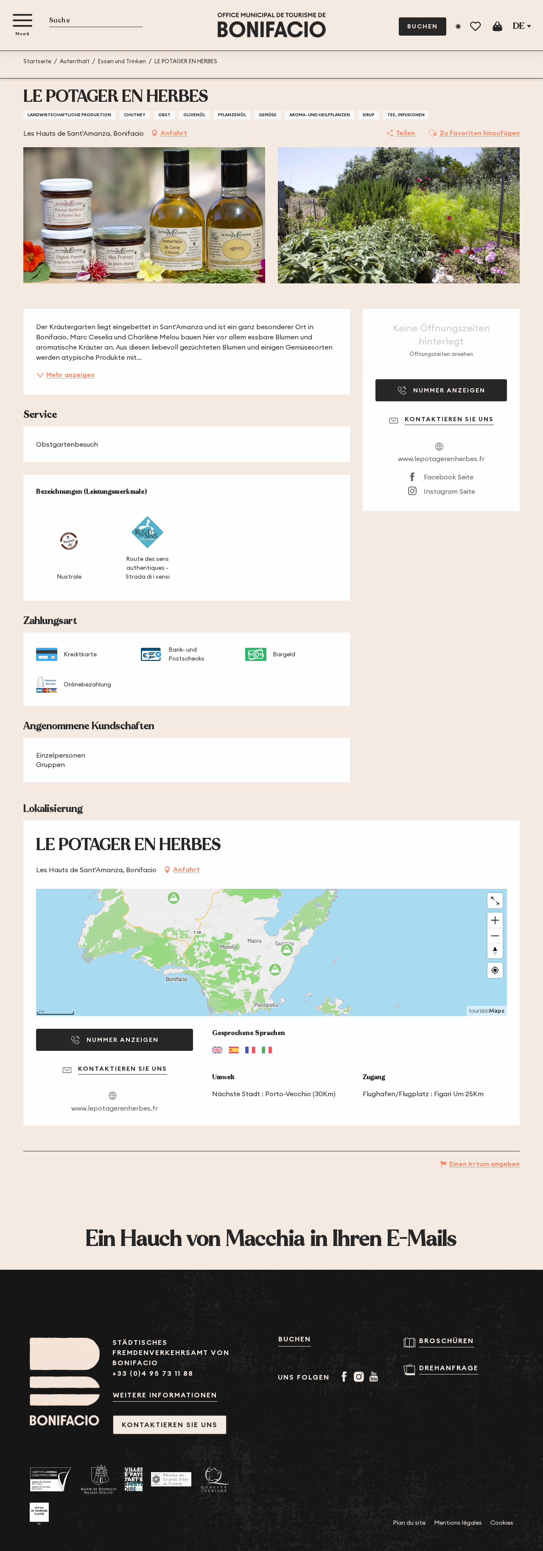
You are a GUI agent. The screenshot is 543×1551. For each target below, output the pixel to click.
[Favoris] (476, 26)
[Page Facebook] (345, 1377)
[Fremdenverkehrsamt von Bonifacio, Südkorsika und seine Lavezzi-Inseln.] (272, 25)
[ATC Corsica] (51, 1479)
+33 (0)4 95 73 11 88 (152, 1373)
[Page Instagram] (360, 1377)
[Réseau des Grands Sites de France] (171, 1479)
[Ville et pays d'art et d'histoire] (134, 1479)
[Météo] (458, 26)
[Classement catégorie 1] (39, 1514)
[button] (96, 21)
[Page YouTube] (375, 1377)
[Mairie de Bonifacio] (98, 1479)
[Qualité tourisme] (215, 1479)
